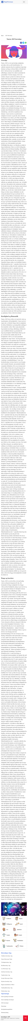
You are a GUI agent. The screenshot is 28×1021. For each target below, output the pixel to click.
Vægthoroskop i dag (5, 975)
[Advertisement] (14, 19)
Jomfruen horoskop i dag (6, 972)
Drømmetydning (4, 1012)
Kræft (21, 924)
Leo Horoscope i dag (5, 968)
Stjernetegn (3, 1006)
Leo (7, 929)
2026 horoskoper (5, 1003)
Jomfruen (19, 929)
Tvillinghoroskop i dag (6, 962)
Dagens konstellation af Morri (7, 984)
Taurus (20, 918)
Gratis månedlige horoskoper (7, 999)
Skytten (8, 940)
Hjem (2, 35)
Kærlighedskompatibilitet (6, 1009)
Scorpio (20, 935)
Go (25, 1018)
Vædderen (8, 918)
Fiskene (21, 946)
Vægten (8, 935)
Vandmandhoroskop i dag (6, 987)
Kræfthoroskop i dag (5, 965)
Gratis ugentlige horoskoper (7, 996)
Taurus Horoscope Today (6, 959)
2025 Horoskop (8, 35)
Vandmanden (9, 946)
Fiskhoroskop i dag (5, 991)
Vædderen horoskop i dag (6, 956)
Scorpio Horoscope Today (7, 978)
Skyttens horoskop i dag (6, 981)
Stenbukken (20, 940)
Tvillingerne (9, 924)
